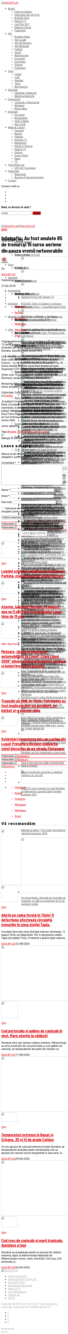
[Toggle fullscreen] (9, 1328)
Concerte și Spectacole (27, 102)
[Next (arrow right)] (6, 1332)
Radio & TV (20, 21)
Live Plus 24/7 (22, 24)
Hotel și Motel (22, 121)
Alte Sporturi (21, 86)
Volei (17, 77)
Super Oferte (21, 155)
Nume (5, 489)
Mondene (19, 105)
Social (18, 52)
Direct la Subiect (23, 11)
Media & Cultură (23, 27)
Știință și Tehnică (24, 146)
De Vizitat (20, 114)
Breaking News (22, 36)
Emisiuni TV (21, 139)
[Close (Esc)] (2, 1328)
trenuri (37, 431)
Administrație (22, 55)
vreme (46, 431)
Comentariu (8, 462)
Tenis (17, 83)
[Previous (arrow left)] (2, 1332)
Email (5, 496)
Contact (12, 180)
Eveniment (20, 68)
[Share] (6, 1328)
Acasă (11, 8)
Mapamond (20, 143)
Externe (19, 64)
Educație (19, 130)
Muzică (18, 133)
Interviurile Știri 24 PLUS (27, 14)
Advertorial (20, 174)
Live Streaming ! (17, 1292)
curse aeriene (25, 431)
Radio (17, 158)
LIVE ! (11, 329)
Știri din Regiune (23, 43)
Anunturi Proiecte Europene (29, 177)
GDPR (11, 1298)
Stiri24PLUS (8, 274)
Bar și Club (20, 124)
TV (16, 161)
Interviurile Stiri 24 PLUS (22, 1279)
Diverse (18, 152)
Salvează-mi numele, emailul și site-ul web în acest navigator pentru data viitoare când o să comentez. (32, 510)
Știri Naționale (22, 46)
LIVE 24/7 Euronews (25, 168)
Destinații (13, 111)
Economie (20, 58)
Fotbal (18, 74)
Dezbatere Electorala (20, 1285)
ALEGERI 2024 (22, 18)
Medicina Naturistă (24, 96)
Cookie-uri (14, 1295)
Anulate (11, 431)
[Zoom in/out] (12, 1328)
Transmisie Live (16, 164)
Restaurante (21, 118)
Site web (6, 502)
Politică (18, 49)
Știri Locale (20, 39)
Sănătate (13, 89)
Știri (10, 33)
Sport (11, 71)
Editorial (19, 136)
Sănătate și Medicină (26, 93)
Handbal (19, 80)
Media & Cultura (16, 127)
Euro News (20, 61)
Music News (21, 108)
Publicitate (20, 30)
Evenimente (14, 99)
